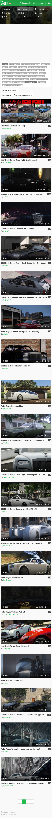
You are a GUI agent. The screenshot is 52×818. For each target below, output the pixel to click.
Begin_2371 (7, 299)
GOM (5, 511)
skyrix (5, 334)
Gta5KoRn (7, 128)
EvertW (6, 231)
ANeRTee (6, 197)
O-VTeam (6, 443)
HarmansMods (8, 786)
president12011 (8, 717)
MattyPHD (7, 408)
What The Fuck (8, 477)
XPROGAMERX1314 (10, 614)
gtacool (5, 368)
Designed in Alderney (9, 812)
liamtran (6, 265)
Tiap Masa (9, 90)
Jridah (5, 683)
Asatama (6, 648)
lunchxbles (7, 580)
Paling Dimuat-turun (16, 95)
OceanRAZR (7, 546)
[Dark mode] (45, 3)
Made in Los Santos (8, 814)
